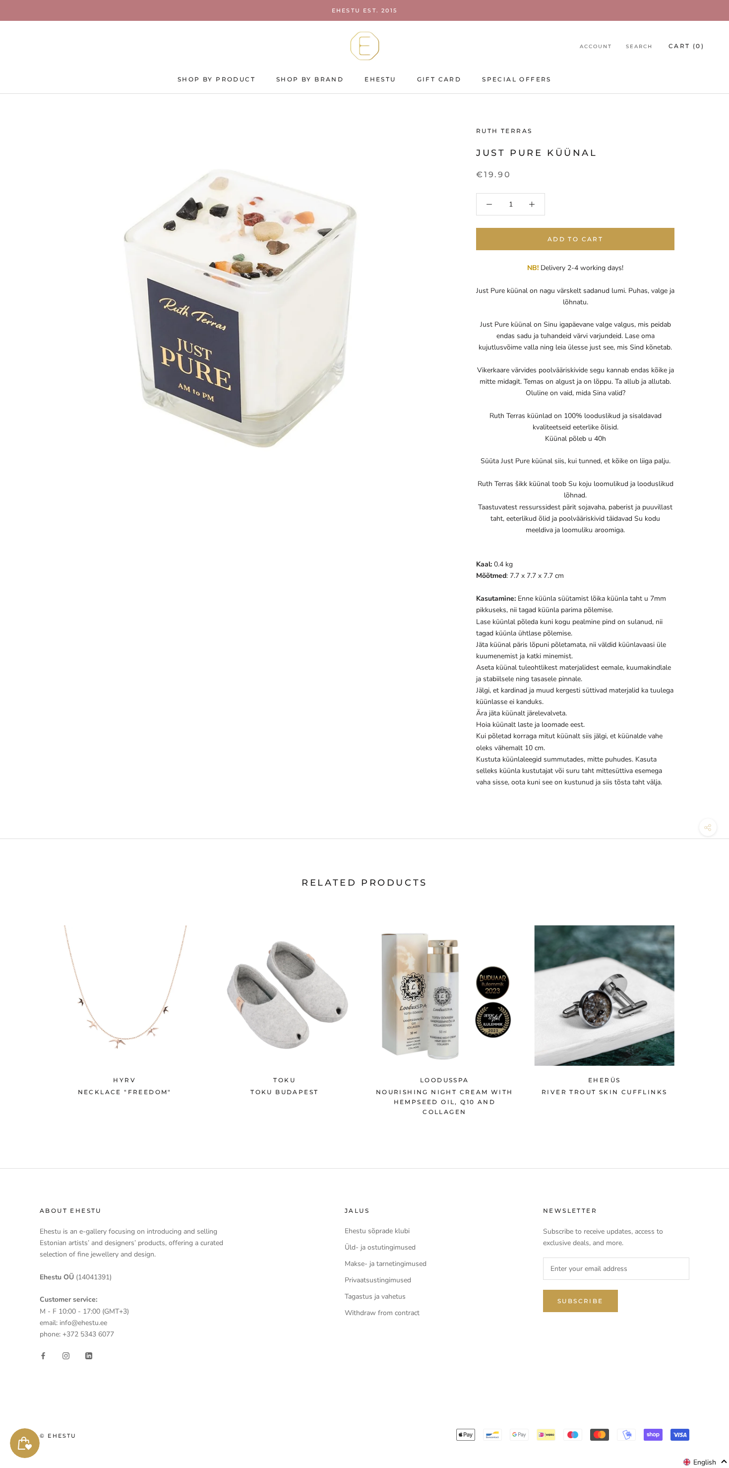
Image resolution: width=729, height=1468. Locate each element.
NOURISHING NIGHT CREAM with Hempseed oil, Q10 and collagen (444, 1102)
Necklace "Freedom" (125, 1092)
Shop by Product (216, 79)
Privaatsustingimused (378, 1280)
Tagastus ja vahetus (375, 1296)
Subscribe (580, 1301)
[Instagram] (65, 1355)
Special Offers (516, 79)
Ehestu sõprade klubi (377, 1231)
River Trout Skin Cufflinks (604, 1092)
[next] (698, 1016)
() (686, 46)
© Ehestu (58, 1435)
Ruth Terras (504, 131)
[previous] (31, 1016)
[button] (705, 1462)
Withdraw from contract (382, 1313)
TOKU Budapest (284, 1092)
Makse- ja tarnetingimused (385, 1263)
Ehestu (380, 79)
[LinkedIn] (88, 1355)
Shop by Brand (310, 79)
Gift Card (439, 79)
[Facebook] (43, 1355)
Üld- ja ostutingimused (380, 1247)
